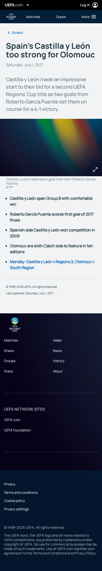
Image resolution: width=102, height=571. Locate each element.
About (58, 371)
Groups (9, 360)
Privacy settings (16, 509)
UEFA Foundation (17, 430)
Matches (11, 340)
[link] (33, 16)
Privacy (9, 484)
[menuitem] (37, 16)
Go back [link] (17, 32)
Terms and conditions (21, 492)
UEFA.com (12, 419)
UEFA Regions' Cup (11, 16)
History (58, 360)
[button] (87, 16)
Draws (9, 350)
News (57, 350)
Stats (8, 371)
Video (57, 340)
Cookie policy (14, 500)
